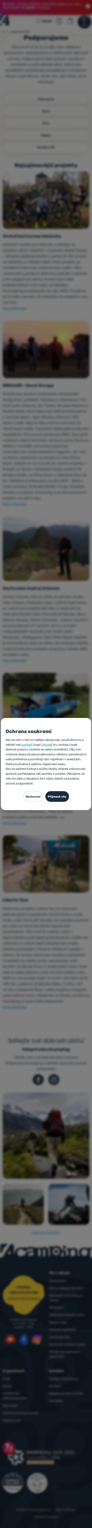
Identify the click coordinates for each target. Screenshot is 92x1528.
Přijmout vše (57, 796)
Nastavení (33, 796)
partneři (27, 744)
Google (46, 744)
